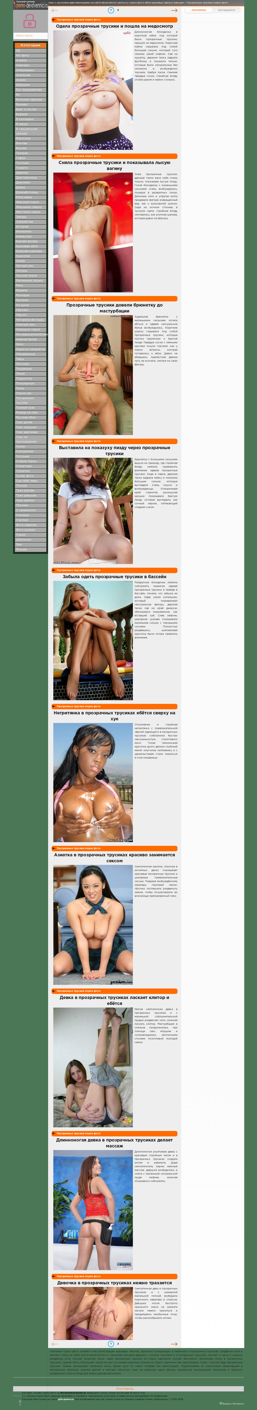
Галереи (22, 153)
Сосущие (22, 456)
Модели (21, 290)
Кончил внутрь (27, 241)
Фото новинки (26, 525)
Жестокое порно (28, 212)
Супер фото (25, 476)
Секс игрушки (26, 427)
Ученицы (22, 515)
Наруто (21, 315)
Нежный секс (25, 324)
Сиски (20, 446)
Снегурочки (24, 451)
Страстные (24, 466)
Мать (19, 285)
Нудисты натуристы (30, 349)
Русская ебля (25, 417)
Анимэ (21, 80)
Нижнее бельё (26, 339)
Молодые (22, 295)
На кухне (22, 305)
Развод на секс (27, 412)
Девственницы (26, 177)
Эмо (19, 544)
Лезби (20, 261)
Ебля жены (24, 197)
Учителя (22, 520)
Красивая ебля (27, 246)
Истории (22, 226)
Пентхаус (22, 364)
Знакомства (24, 222)
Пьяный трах (25, 407)
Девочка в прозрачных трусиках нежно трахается (114, 1283)
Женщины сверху (29, 207)
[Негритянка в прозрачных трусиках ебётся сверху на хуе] (93, 782)
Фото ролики (25, 530)
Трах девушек (26, 495)
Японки (21, 549)
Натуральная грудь (30, 320)
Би (18, 94)
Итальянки (23, 231)
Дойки (20, 187)
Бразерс (22, 104)
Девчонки (23, 182)
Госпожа (22, 163)
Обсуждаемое (226, 10)
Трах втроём (25, 490)
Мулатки (22, 300)
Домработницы (27, 192)
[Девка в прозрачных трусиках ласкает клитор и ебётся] (93, 1067)
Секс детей (24, 422)
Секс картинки (26, 432)
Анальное (23, 75)
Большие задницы (29, 99)
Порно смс (24, 393)
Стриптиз (23, 471)
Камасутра (24, 236)
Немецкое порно (28, 329)
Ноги (19, 344)
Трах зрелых (25, 500)
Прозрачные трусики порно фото (79, 20)
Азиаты (21, 60)
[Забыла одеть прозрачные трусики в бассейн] (93, 640)
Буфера (21, 114)
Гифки (20, 158)
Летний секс (25, 266)
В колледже (25, 119)
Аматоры (22, 65)
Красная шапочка (29, 251)
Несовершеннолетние (32, 334)
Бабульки (23, 85)
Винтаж (21, 143)
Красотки (23, 256)
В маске (21, 124)
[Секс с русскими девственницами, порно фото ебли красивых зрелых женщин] (30, 7)
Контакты (125, 1388)
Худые (20, 535)
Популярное (199, 10)
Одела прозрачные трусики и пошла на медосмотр (114, 26)
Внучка (21, 148)
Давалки (22, 173)
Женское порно (27, 202)
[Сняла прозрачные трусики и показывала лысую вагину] (93, 232)
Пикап (20, 373)
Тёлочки (22, 505)
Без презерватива (29, 90)
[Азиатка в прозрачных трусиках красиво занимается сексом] (93, 925)
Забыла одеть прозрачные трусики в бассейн (114, 577)
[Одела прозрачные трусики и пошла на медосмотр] (93, 90)
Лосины (21, 271)
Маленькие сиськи (29, 280)
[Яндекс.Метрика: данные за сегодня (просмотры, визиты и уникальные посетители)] (232, 1404)
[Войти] (30, 21)
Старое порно (26, 461)
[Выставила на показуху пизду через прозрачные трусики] (93, 511)
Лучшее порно (26, 275)
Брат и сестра (26, 109)
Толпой (21, 486)
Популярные (25, 383)
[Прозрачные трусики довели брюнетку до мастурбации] (93, 375)
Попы (20, 388)
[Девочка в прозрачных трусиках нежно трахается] (93, 1313)
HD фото (22, 55)
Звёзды (21, 217)
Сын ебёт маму (26, 481)
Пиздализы (24, 369)
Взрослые (23, 138)
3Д (18, 50)
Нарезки (22, 310)
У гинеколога (25, 510)
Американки (25, 70)
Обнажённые (25, 354)
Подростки (24, 378)
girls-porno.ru (66, 1399)
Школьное (23, 539)
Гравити (22, 168)
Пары (20, 359)
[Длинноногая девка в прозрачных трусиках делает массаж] (93, 1210)
